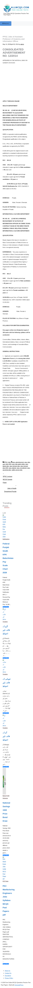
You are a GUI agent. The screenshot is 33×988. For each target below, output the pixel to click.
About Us (7, 970)
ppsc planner (12, 468)
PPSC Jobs (7, 462)
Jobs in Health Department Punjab (10, 489)
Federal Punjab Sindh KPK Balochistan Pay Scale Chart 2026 (7, 558)
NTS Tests (5, 881)
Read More (6, 607)
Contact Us (8, 973)
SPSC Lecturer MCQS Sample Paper (7, 477)
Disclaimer (8, 975)
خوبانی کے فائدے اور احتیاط (7, 682)
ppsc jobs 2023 (7, 464)
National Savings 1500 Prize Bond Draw (6, 812)
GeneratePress (19, 985)
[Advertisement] (16, 82)
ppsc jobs (27, 462)
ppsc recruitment (22, 468)
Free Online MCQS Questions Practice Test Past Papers (16, 14)
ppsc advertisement (18, 462)
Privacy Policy (9, 978)
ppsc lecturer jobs (15, 466)
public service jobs (17, 470)
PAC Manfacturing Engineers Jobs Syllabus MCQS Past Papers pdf (7, 900)
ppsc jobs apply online (18, 464)
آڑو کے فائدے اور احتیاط (6, 630)
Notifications (6, 539)
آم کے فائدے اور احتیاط (6, 736)
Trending (5, 621)
